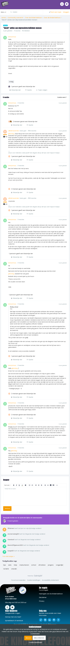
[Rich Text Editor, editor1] (35, 496)
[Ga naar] (10, 12)
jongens (51, 565)
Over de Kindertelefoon (33, 18)
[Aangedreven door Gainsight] (35, 576)
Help (15, 565)
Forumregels (43, 590)
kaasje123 (10, 551)
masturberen (24, 565)
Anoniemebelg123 (13, 534)
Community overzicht (15, 18)
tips (4, 565)
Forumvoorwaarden (18, 580)
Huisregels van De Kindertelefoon (51, 594)
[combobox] (26, 12)
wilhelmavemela (13, 131)
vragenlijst (59, 565)
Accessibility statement (50, 580)
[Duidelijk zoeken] (41, 12)
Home (3, 18)
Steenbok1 (11, 540)
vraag (11, 82)
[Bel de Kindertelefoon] (62, 4)
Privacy (41, 601)
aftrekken (42, 565)
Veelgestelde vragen (12, 613)
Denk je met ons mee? (13, 617)
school (33, 565)
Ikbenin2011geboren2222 (15, 545)
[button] (55, 12)
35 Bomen (11, 528)
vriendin (14, 569)
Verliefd (6, 569)
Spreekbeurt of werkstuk (14, 621)
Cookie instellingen (33, 580)
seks (9, 565)
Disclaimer (43, 597)
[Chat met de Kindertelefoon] (67, 4)
